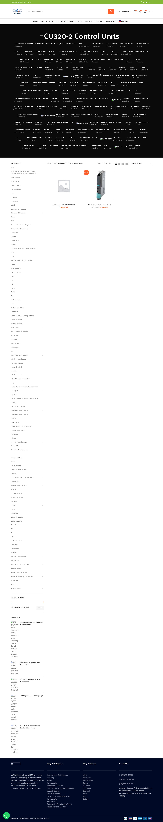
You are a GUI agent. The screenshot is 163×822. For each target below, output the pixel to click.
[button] (6, 815)
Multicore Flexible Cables (19, 450)
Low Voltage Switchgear (19, 410)
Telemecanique (16, 568)
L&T (85, 796)
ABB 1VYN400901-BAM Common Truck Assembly (31, 623)
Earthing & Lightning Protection (21, 260)
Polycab (14, 489)
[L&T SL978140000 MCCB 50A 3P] (14, 708)
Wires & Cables (16, 588)
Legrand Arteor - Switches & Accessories (24, 398)
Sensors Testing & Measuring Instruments (58, 798)
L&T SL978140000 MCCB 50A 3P (31, 696)
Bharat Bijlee (88, 780)
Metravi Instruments (17, 430)
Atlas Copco (15, 181)
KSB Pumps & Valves (17, 375)
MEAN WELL (15, 422)
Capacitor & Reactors (18, 213)
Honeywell (14, 335)
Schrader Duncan (16, 521)
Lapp (12, 383)
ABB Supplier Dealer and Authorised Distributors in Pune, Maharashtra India (23, 172)
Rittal (13, 509)
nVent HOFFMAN (17, 458)
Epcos (13, 276)
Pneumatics (15, 481)
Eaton (13, 264)
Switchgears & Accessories (20, 564)
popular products (17, 493)
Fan (12, 284)
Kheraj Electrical (16, 367)
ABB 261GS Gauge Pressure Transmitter (30, 663)
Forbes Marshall (16, 300)
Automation (52, 801)
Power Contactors (17, 497)
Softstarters (15, 549)
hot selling (14, 339)
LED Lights (14, 391)
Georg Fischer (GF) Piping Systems (22, 316)
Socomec (14, 545)
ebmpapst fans (16, 268)
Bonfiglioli (14, 201)
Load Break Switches (18, 406)
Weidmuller (15, 580)
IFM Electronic (16, 343)
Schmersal (14, 513)
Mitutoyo (14, 438)
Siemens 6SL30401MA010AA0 (64, 204)
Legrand (13, 395)
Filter (40, 608)
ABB (12, 167)
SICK (12, 529)
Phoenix (14, 474)
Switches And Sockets (18, 556)
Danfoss (13, 244)
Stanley (13, 552)
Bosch (13, 205)
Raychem (14, 501)
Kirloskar (14, 371)
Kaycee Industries (17, 363)
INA (12, 351)
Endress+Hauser (16, 272)
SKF (12, 537)
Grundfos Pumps (16, 319)
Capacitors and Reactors (57, 806)
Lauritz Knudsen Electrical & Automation (24, 387)
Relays (13, 505)
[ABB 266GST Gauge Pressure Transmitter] (14, 684)
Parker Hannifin (16, 466)
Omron (13, 462)
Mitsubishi (14, 434)
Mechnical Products (55, 785)
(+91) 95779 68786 (126, 779)
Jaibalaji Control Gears (18, 359)
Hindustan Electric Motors (19, 331)
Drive (13, 256)
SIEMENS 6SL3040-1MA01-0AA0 (99, 204)
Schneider (87, 788)
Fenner (13, 288)
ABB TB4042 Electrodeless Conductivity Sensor (30, 727)
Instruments (52, 783)
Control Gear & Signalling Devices (22, 225)
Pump (49, 780)
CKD (12, 221)
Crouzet (14, 237)
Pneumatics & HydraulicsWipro (59, 804)
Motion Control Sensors (19, 442)
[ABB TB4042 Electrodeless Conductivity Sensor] (14, 739)
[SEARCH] (111, 11)
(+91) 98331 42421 (126, 775)
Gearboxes (14, 312)
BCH (12, 193)
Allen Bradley (15, 177)
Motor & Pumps (16, 446)
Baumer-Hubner (16, 189)
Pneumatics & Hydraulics (19, 485)
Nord (12, 454)
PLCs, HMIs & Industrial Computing (22, 477)
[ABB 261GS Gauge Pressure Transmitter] (14, 668)
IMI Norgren (15, 347)
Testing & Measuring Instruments (21, 576)
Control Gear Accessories (19, 229)
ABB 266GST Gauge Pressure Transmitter (30, 680)
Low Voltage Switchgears (57, 775)
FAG (12, 280)
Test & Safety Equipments (19, 572)
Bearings (14, 197)
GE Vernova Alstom (17, 308)
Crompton (14, 233)
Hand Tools (15, 327)
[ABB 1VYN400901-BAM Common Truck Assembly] (14, 639)
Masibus (13, 418)
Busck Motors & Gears (18, 209)
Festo (13, 292)
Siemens (14, 533)
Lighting (13, 402)
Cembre (13, 217)
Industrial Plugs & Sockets (19, 355)
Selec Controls (16, 525)
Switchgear (15, 560)
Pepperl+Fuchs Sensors (18, 470)
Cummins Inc (15, 241)
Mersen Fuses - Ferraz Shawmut (21, 426)
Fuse (12, 304)
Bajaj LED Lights (16, 185)
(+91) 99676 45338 (126, 783)
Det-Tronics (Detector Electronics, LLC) (24, 248)
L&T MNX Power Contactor (20, 379)
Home (49, 164)
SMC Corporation (17, 541)
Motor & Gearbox (54, 793)
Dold (12, 252)
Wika (12, 584)
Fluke (13, 296)
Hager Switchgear (17, 323)
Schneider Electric (17, 517)
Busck (85, 783)
